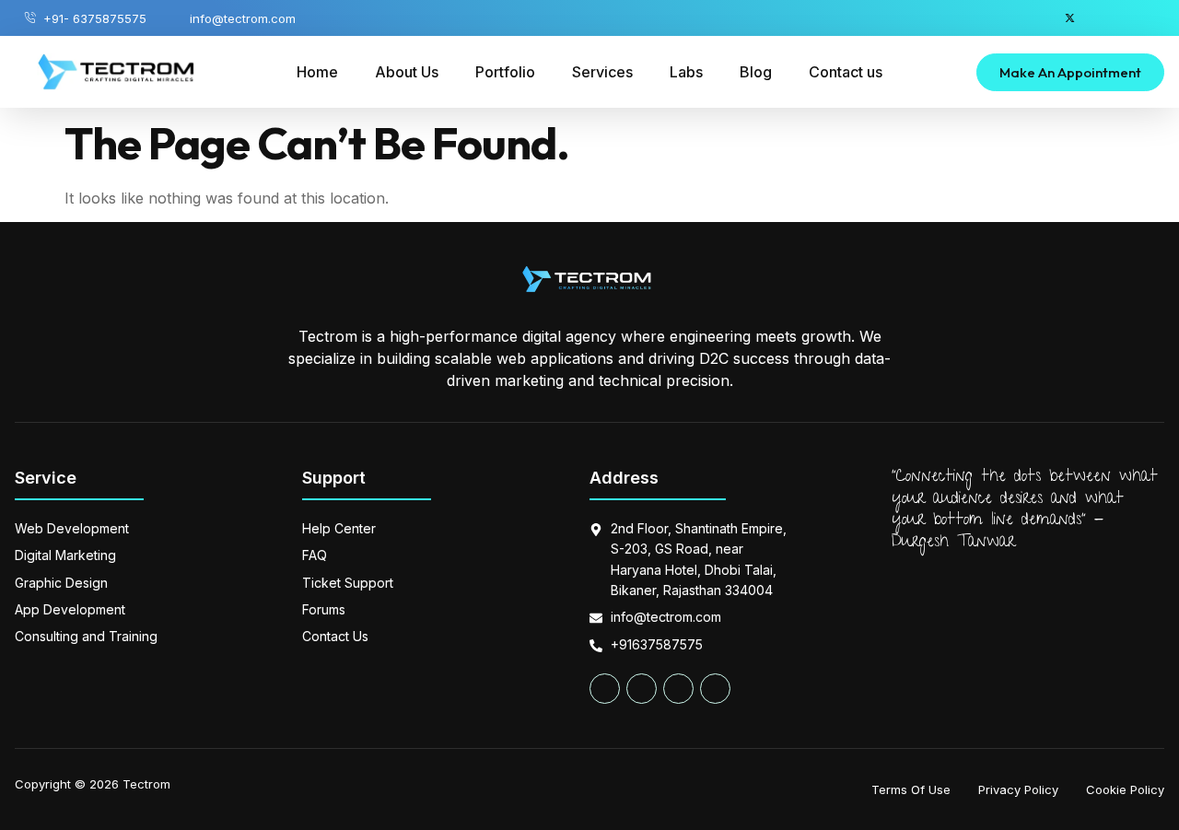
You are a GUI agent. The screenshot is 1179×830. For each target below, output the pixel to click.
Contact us (845, 72)
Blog (756, 72)
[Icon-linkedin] (1105, 18)
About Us (406, 72)
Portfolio (505, 72)
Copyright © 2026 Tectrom (92, 784)
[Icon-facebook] (1035, 18)
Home (317, 72)
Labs (686, 72)
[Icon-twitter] (641, 688)
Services (602, 72)
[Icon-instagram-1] (1140, 18)
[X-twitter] (1070, 18)
